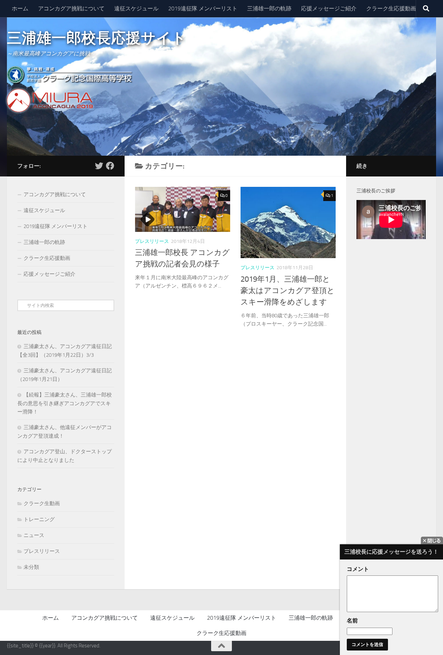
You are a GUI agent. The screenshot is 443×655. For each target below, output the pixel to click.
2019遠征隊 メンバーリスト (202, 8)
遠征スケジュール (136, 8)
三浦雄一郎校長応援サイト (97, 38)
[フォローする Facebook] (110, 166)
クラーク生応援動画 (391, 8)
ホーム (20, 8)
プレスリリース (152, 241)
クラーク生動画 (42, 503)
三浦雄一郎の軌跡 (269, 8)
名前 (352, 620)
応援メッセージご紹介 (328, 8)
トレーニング (39, 519)
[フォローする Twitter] (99, 166)
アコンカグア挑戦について (71, 8)
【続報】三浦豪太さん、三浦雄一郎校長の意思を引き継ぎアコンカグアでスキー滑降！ (64, 403)
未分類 (31, 567)
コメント (358, 569)
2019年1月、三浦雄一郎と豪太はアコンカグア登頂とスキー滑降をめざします (288, 291)
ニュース (34, 535)
